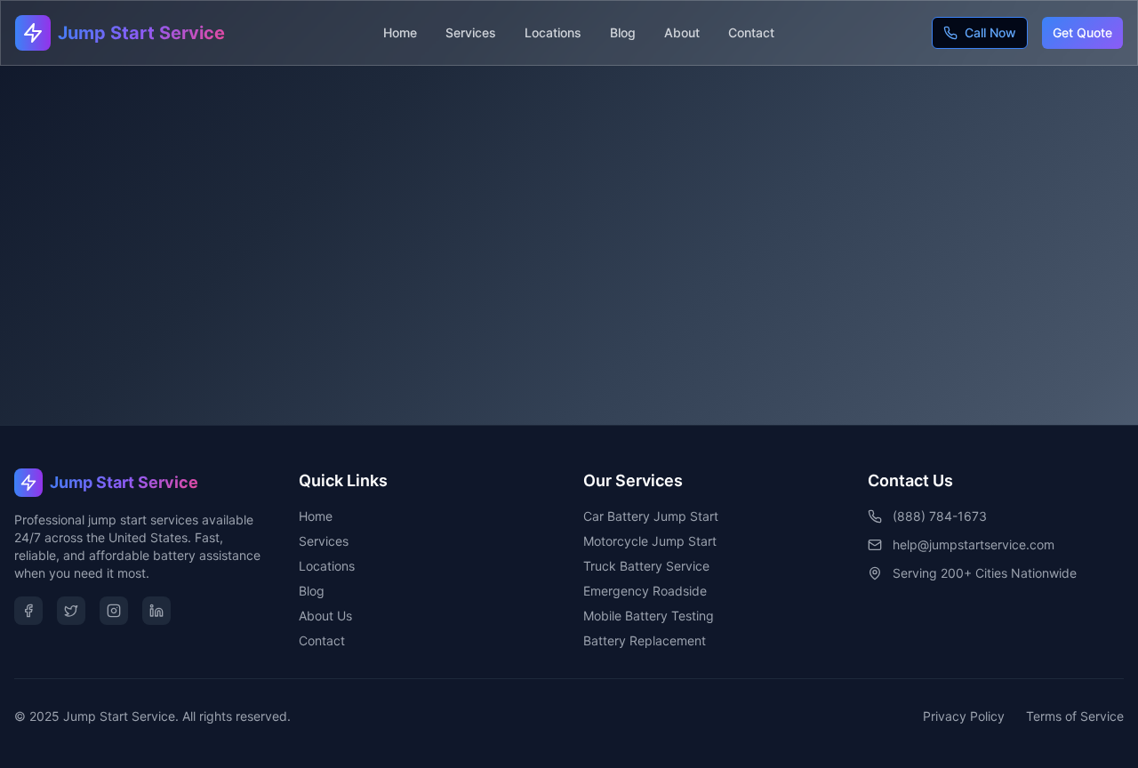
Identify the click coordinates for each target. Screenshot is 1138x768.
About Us (325, 615)
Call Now (990, 32)
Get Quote (1082, 32)
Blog (623, 32)
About (682, 32)
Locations (553, 32)
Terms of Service (1075, 716)
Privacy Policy (964, 716)
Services (470, 32)
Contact (751, 32)
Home (400, 32)
